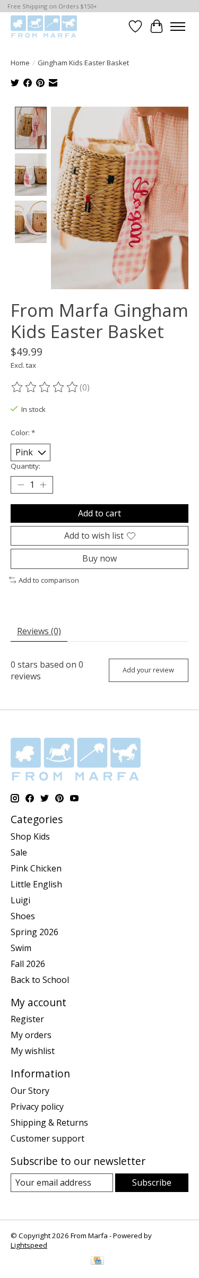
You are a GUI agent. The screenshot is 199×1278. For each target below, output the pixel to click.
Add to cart (99, 513)
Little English (36, 884)
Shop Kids (30, 836)
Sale (19, 852)
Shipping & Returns (49, 1122)
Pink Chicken (36, 868)
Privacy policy (37, 1106)
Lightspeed (29, 1245)
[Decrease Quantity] (21, 485)
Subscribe (151, 1182)
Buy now (99, 558)
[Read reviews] (45, 387)
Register (27, 1019)
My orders (31, 1035)
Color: (23, 432)
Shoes (23, 916)
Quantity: (25, 466)
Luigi (20, 900)
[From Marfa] (44, 26)
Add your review (148, 670)
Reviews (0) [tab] (39, 631)
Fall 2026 (28, 964)
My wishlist (33, 1051)
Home (20, 62)
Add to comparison (49, 580)
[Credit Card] (97, 1261)
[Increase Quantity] (43, 485)
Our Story (30, 1090)
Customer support (47, 1138)
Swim (21, 948)
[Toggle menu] (177, 26)
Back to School (40, 980)
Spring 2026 (34, 932)
